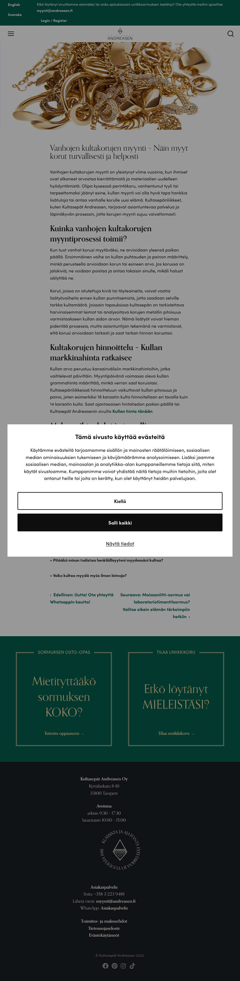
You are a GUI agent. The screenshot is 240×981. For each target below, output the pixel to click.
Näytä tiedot (120, 543)
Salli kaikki (120, 522)
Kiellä (120, 501)
